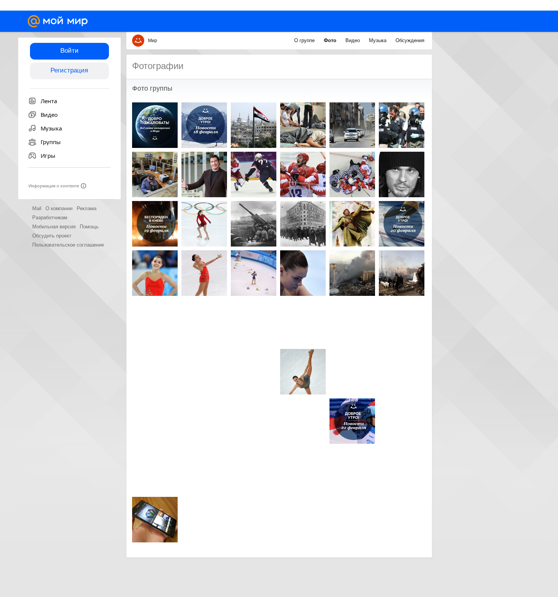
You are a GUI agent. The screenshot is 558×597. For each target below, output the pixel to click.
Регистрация (69, 70)
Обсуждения (410, 40)
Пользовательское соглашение (68, 245)
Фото (331, 40)
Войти (69, 50)
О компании (59, 208)
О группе (305, 40)
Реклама (86, 208)
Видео (353, 40)
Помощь (89, 226)
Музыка (378, 40)
